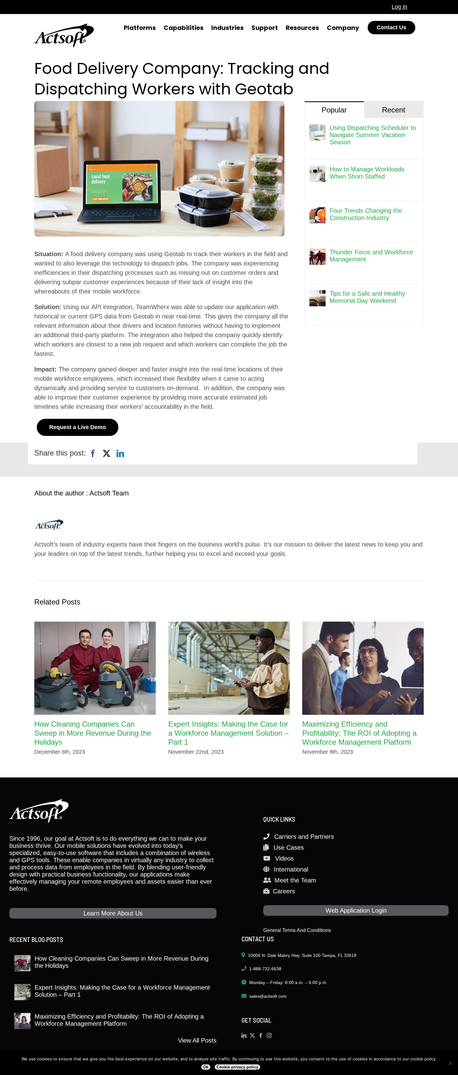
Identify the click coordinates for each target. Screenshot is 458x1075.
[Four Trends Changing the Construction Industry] (317, 211)
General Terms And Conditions (297, 930)
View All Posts (197, 1040)
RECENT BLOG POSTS (36, 939)
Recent (393, 110)
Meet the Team (295, 880)
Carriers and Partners (304, 836)
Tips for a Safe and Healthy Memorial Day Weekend (367, 297)
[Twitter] (252, 1035)
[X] (106, 453)
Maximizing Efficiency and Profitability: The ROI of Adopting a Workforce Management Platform (359, 733)
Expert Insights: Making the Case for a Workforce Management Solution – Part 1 (228, 733)
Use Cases (289, 847)
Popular (334, 110)
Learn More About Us (113, 913)
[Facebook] (93, 453)
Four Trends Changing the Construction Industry (366, 214)
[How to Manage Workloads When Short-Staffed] (317, 170)
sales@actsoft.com (268, 996)
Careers (284, 891)
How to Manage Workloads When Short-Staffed (367, 173)
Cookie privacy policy (237, 1067)
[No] (450, 1063)
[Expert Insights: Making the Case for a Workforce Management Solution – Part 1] (229, 668)
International (291, 869)
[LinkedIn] (120, 453)
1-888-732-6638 (265, 968)
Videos (284, 858)
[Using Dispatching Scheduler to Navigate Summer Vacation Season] (317, 129)
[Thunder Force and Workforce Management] (317, 253)
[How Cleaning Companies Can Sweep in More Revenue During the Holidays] (95, 668)
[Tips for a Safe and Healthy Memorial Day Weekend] (317, 294)
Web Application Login (356, 910)
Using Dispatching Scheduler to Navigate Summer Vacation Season (373, 135)
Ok (205, 1067)
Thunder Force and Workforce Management (371, 256)
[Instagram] (269, 1035)
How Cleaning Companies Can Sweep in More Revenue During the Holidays (92, 733)
